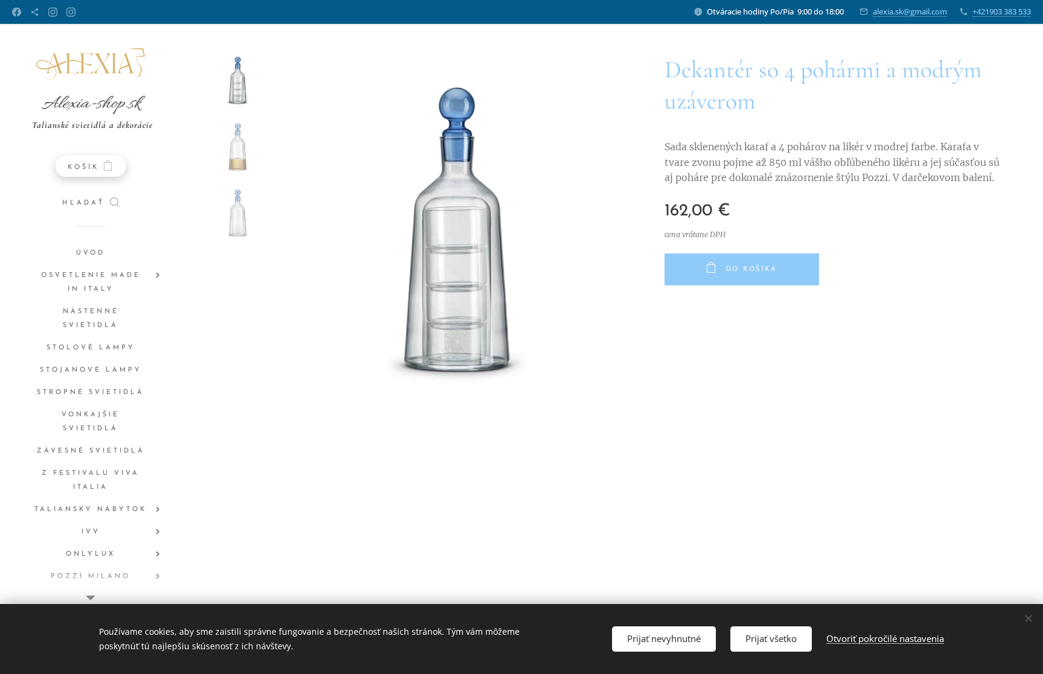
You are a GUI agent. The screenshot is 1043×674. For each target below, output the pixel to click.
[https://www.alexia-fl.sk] (34, 12)
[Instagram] (52, 12)
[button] (91, 203)
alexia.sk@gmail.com (910, 11)
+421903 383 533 (1001, 11)
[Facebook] (16, 12)
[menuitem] (90, 253)
